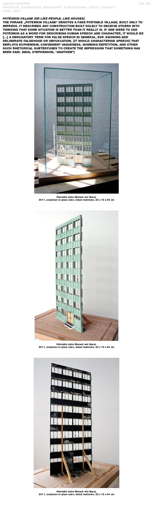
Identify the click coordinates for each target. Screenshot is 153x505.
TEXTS (94, 7)
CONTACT (108, 7)
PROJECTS (11, 7)
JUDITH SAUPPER (16, 3)
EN (148, 3)
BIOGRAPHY (52, 7)
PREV (7, 11)
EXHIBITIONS (31, 7)
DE (142, 3)
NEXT (17, 11)
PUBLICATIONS (75, 7)
